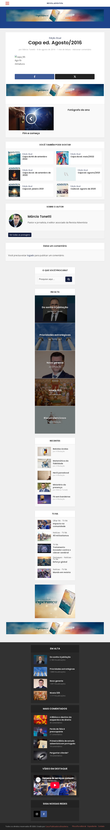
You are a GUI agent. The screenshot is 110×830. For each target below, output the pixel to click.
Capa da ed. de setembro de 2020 (37, 173)
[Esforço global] (45, 561)
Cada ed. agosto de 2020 (83, 188)
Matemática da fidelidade (60, 462)
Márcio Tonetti (28, 49)
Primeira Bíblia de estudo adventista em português (62, 742)
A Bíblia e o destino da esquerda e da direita (61, 718)
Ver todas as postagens (20, 235)
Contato (101, 826)
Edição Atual (55, 38)
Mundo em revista (62, 572)
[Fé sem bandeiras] (45, 499)
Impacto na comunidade (59, 525)
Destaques (57, 557)
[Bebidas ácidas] (45, 451)
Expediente (92, 826)
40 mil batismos (61, 535)
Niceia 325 (55, 390)
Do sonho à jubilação (55, 307)
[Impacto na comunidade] (45, 524)
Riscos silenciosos (55, 418)
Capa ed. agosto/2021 (89, 172)
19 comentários (56, 746)
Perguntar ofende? (59, 752)
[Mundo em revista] (45, 573)
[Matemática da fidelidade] (45, 463)
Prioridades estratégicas (55, 335)
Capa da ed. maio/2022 (82, 156)
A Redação (56, 367)
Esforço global (60, 562)
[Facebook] (44, 814)
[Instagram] (37, 814)
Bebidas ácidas (60, 449)
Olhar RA (57, 520)
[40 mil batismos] (45, 536)
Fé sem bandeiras (61, 496)
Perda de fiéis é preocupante (57, 730)
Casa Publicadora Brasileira (56, 826)
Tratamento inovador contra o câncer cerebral (62, 550)
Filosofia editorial (79, 826)
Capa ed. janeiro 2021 (33, 188)
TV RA (64, 520)
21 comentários (56, 734)
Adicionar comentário (82, 49)
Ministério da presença (59, 486)
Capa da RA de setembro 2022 (34, 157)
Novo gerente (55, 362)
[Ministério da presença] (45, 487)
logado (30, 255)
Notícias (56, 532)
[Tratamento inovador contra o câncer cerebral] (45, 548)
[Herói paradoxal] (45, 475)
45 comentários (56, 723)
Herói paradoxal (61, 472)
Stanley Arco (57, 339)
